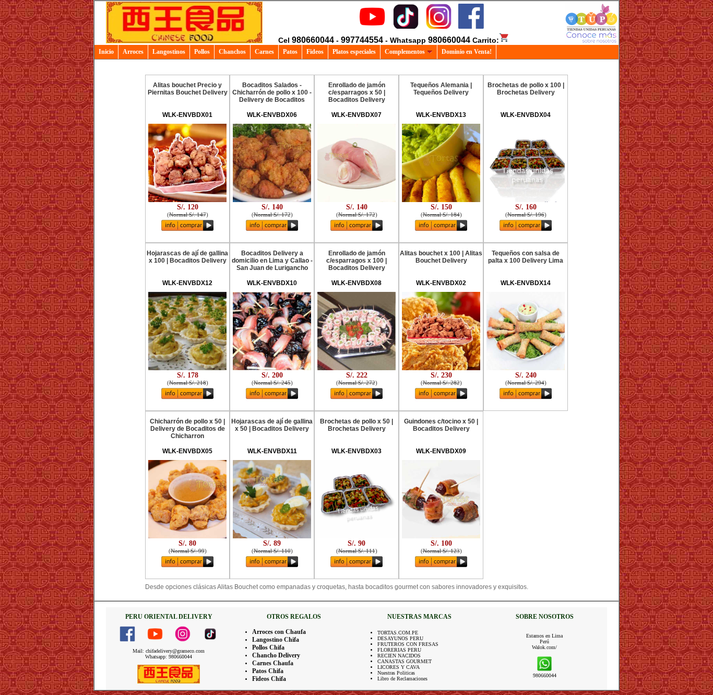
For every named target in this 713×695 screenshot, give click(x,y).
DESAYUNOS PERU (400, 638)
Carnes (264, 51)
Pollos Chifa (268, 647)
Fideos (315, 51)
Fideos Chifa (269, 678)
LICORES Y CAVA (398, 667)
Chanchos (232, 51)
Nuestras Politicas (396, 673)
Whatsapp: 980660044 (168, 656)
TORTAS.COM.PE (397, 632)
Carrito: (485, 40)
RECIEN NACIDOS (399, 655)
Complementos (405, 51)
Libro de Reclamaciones (402, 678)
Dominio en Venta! (467, 51)
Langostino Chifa (275, 639)
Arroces (133, 51)
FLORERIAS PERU (399, 650)
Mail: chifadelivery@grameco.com (169, 651)
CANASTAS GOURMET (404, 661)
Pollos (202, 51)
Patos (290, 51)
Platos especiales (354, 51)
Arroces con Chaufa (279, 631)
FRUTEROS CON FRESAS (407, 644)
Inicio (106, 51)
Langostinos (168, 51)
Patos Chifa (267, 671)
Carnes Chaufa (272, 663)
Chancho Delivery (276, 655)
